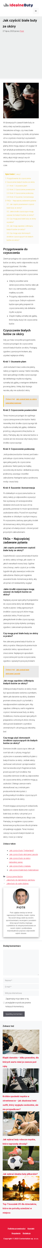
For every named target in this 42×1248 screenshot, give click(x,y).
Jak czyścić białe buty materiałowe (24, 870)
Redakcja (26, 1233)
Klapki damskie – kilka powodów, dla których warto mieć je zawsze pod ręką (21, 1062)
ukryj (18, 174)
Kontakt (31, 1229)
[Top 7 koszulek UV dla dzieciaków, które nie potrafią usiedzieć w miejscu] (21, 1189)
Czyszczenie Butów (14, 876)
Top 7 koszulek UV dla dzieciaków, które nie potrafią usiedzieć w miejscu (20, 1208)
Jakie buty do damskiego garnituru (20, 880)
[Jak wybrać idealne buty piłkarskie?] (21, 1159)
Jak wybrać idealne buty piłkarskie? (20, 1174)
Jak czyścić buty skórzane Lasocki (23, 854)
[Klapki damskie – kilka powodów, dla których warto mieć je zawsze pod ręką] (21, 1042)
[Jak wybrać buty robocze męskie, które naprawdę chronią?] (21, 1124)
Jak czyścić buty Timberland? (21, 850)
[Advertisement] (21, 55)
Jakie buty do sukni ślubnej (17, 883)
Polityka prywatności (16, 1229)
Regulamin (16, 1233)
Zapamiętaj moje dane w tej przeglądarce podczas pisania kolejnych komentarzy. (18, 1003)
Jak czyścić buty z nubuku (20, 866)
